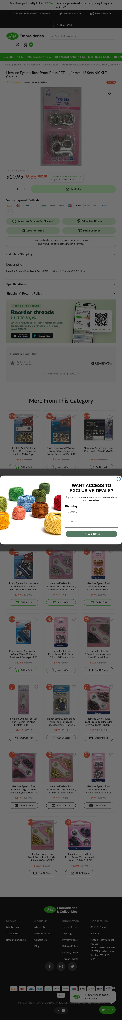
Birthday (71, 506)
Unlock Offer (91, 534)
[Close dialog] (119, 479)
